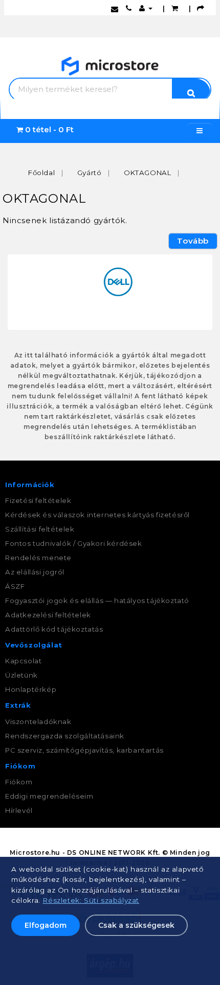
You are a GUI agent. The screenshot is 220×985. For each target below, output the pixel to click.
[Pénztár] (201, 8)
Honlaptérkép (30, 689)
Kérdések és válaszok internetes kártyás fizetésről (97, 515)
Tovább (193, 241)
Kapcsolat (23, 661)
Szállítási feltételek (40, 529)
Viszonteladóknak (38, 721)
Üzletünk (21, 675)
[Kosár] (175, 8)
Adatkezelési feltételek (48, 615)
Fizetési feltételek (38, 500)
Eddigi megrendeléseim (49, 796)
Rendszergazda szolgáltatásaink (64, 736)
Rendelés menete (38, 558)
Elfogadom (46, 925)
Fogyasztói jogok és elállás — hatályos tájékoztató (97, 600)
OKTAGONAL (147, 173)
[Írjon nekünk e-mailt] (115, 8)
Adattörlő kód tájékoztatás (54, 629)
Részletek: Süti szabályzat (90, 900)
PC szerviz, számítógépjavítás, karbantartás (84, 750)
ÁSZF (15, 586)
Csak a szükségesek (136, 925)
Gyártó (89, 173)
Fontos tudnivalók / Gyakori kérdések (73, 543)
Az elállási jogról (34, 572)
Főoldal (41, 173)
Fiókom (19, 782)
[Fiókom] (145, 8)
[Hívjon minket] (129, 8)
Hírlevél (19, 810)
